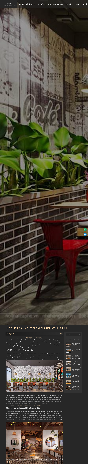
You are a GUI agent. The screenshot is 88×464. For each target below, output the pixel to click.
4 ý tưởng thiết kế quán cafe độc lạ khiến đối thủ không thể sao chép (76, 369)
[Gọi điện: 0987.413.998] (85, 229)
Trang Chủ (21, 4)
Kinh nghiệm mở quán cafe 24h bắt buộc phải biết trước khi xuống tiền (76, 388)
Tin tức (78, 4)
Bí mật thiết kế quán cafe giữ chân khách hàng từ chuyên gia (76, 376)
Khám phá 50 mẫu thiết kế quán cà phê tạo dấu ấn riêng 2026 (76, 345)
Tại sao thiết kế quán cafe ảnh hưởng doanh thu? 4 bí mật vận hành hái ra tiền (76, 382)
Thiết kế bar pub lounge (44, 4)
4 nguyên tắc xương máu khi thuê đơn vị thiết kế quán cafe (76, 363)
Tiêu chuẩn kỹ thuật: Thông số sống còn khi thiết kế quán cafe (76, 357)
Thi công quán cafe (58, 4)
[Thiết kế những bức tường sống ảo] (34, 376)
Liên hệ (85, 4)
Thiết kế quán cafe (30, 4)
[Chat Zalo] (85, 234)
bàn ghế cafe (70, 4)
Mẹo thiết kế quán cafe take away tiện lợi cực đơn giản (27, 405)
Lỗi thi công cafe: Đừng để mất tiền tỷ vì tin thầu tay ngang (76, 351)
